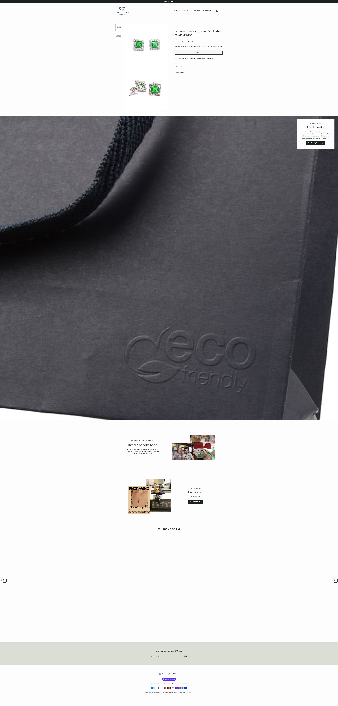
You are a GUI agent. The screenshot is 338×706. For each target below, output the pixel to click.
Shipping (184, 42)
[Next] (334, 579)
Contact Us (167, 684)
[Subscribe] (185, 656)
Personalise (207, 11)
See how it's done (195, 502)
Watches (197, 11)
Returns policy (185, 684)
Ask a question (179, 73)
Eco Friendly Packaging (315, 143)
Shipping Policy (176, 684)
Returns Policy (179, 67)
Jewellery (185, 11)
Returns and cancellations (155, 684)
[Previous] (4, 579)
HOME (176, 11)
